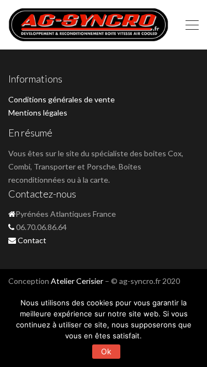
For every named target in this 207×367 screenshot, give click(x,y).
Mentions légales (37, 112)
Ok (106, 351)
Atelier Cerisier (77, 281)
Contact (32, 240)
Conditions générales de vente (61, 99)
